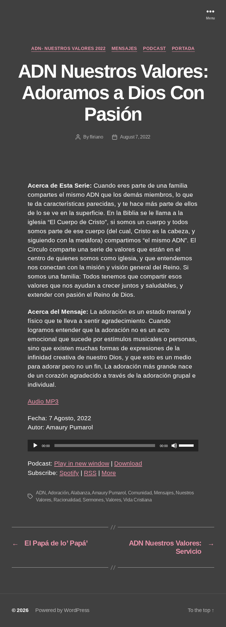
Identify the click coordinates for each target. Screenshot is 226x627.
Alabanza (80, 492)
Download (128, 463)
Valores (113, 499)
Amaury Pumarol (109, 492)
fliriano (96, 136)
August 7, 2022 (135, 136)
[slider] (187, 445)
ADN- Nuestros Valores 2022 (68, 48)
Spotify (69, 472)
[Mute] (174, 445)
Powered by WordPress (62, 610)
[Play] (35, 445)
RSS (90, 472)
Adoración (58, 492)
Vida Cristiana (137, 499)
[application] (113, 445)
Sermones (93, 499)
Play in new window (81, 463)
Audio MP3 (43, 401)
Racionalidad (67, 499)
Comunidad (140, 492)
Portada (183, 48)
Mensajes (124, 48)
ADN (41, 492)
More (109, 472)
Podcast (154, 48)
